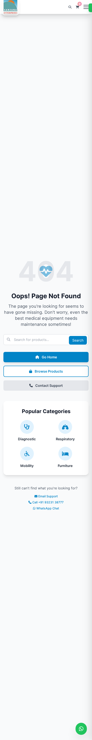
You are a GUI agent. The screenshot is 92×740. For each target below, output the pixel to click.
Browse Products (48, 371)
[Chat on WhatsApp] (81, 729)
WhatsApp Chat (47, 508)
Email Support (48, 496)
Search (77, 340)
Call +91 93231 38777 (48, 502)
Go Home (49, 357)
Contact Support (48, 385)
